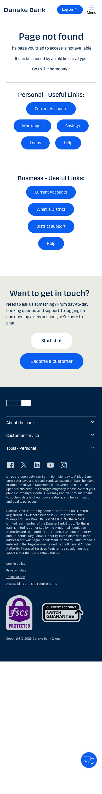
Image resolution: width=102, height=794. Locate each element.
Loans (35, 142)
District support (51, 226)
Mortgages (32, 125)
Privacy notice (16, 570)
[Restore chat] (89, 760)
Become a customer (52, 361)
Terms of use (15, 577)
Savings (72, 125)
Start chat (51, 341)
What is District (51, 209)
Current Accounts (51, 108)
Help (68, 142)
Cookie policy (15, 564)
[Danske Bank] (25, 10)
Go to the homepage (51, 69)
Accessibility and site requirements (31, 584)
